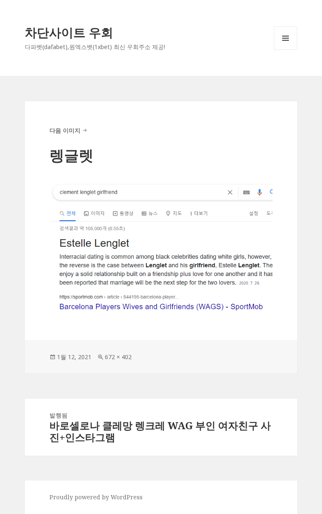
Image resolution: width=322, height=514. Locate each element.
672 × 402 (118, 357)
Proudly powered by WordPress (96, 497)
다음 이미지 (64, 130)
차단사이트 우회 (69, 32)
